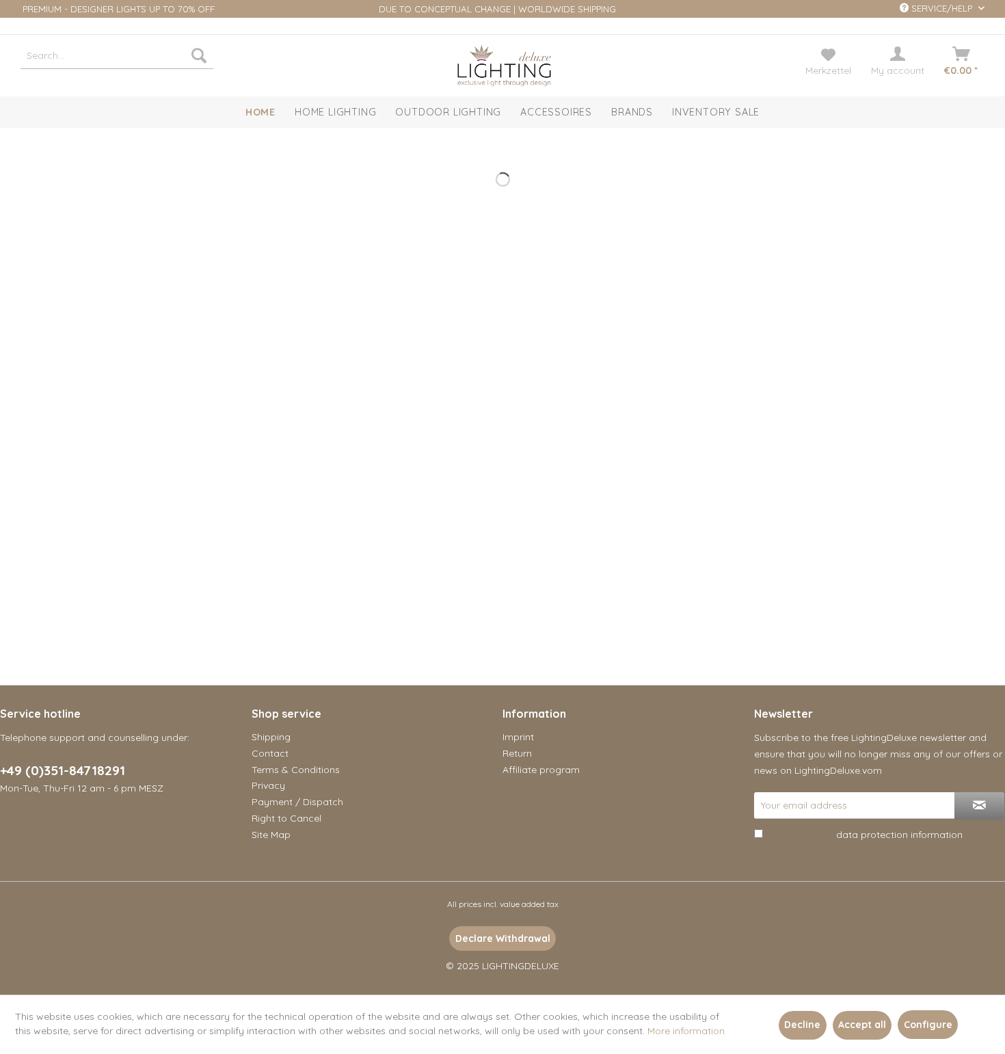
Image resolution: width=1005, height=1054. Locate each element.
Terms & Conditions (296, 770)
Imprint (518, 737)
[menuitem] (117, 55)
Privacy (268, 785)
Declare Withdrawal (502, 938)
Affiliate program (541, 770)
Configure (928, 1024)
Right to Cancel (286, 818)
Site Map (271, 834)
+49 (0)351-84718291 (62, 770)
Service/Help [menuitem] (942, 8)
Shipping (271, 737)
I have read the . (865, 834)
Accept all (862, 1024)
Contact (270, 753)
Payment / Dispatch (297, 802)
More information (686, 1031)
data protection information (899, 834)
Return (517, 753)
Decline (802, 1024)
